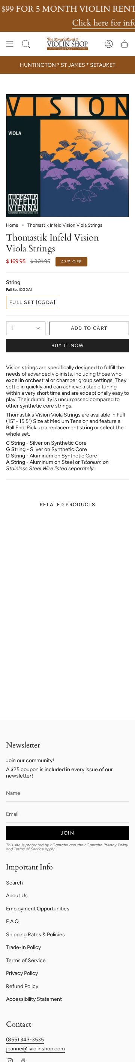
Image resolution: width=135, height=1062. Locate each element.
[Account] (108, 44)
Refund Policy (22, 986)
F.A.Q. (13, 921)
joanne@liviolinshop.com (35, 1048)
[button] (25, 44)
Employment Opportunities (37, 909)
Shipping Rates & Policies (35, 934)
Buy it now (67, 345)
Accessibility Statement (34, 999)
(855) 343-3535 (25, 1039)
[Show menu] (9, 44)
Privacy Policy (116, 844)
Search (14, 883)
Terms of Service (29, 849)
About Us (17, 895)
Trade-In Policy (23, 947)
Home (12, 225)
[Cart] (124, 44)
